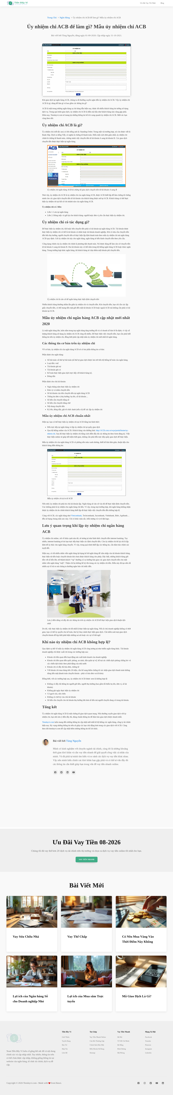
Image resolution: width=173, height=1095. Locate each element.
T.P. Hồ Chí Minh (123, 1041)
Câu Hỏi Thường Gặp (97, 1041)
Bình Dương (121, 1049)
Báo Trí (64, 1045)
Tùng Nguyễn (73, 740)
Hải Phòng (121, 1053)
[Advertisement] (86, 809)
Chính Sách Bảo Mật (97, 1045)
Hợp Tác (65, 1049)
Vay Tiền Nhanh (86, 859)
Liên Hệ (64, 1053)
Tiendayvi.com (48, 722)
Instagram (148, 1049)
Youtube (148, 1041)
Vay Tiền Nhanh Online (98, 1037)
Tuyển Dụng (66, 1041)
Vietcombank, (76, 515)
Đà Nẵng (120, 1045)
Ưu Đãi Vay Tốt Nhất (148, 3)
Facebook (148, 1037)
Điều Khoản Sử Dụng (97, 1049)
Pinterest (148, 1045)
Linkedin (148, 1053)
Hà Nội (119, 1037)
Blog (162, 3)
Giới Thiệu (65, 1037)
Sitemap (92, 1053)
